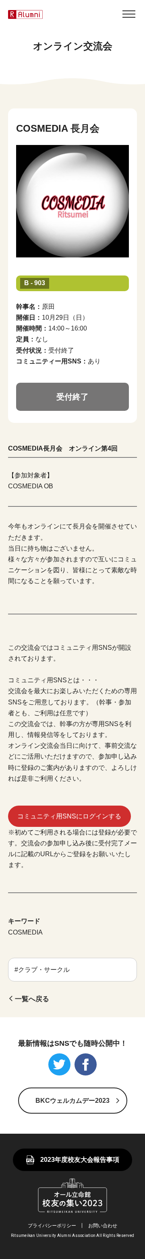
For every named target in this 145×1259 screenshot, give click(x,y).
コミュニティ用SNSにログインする (69, 816)
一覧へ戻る (32, 999)
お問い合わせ (102, 1225)
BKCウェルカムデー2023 (72, 1100)
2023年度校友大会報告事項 (79, 1159)
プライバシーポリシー (52, 1225)
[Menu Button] (129, 14)
